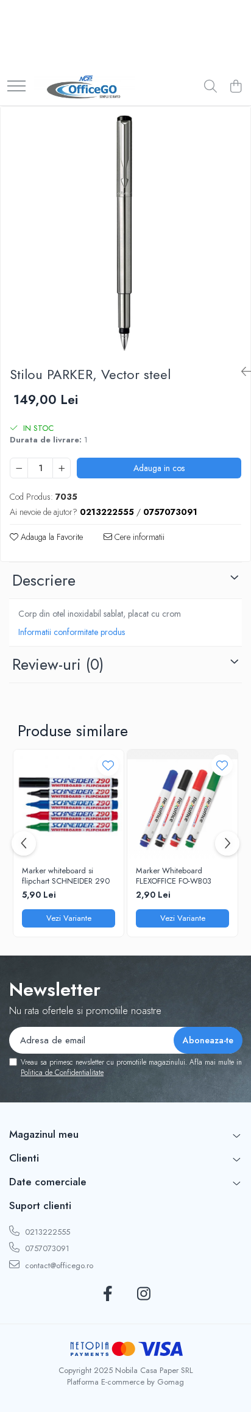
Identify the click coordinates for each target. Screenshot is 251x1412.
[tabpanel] (125, 232)
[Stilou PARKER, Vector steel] (125, 232)
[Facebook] (107, 1294)
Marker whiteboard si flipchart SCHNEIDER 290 (66, 876)
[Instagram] (143, 1294)
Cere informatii (138, 537)
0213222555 (46, 1232)
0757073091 (46, 1248)
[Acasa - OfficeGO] (84, 87)
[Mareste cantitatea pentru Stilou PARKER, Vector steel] (61, 468)
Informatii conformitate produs (71, 631)
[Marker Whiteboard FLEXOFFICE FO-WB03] (182, 805)
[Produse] (16, 87)
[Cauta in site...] (210, 87)
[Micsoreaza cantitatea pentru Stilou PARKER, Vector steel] (19, 468)
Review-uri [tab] (58, 664)
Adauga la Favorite (50, 537)
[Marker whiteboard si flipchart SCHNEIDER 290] (68, 805)
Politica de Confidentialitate (62, 1072)
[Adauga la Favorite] (108, 765)
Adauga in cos (159, 468)
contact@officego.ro (58, 1265)
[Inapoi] (241, 372)
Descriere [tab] (44, 580)
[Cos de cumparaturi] (235, 87)
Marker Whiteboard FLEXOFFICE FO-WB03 (173, 876)
